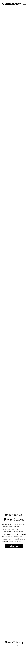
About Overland (14, 546)
